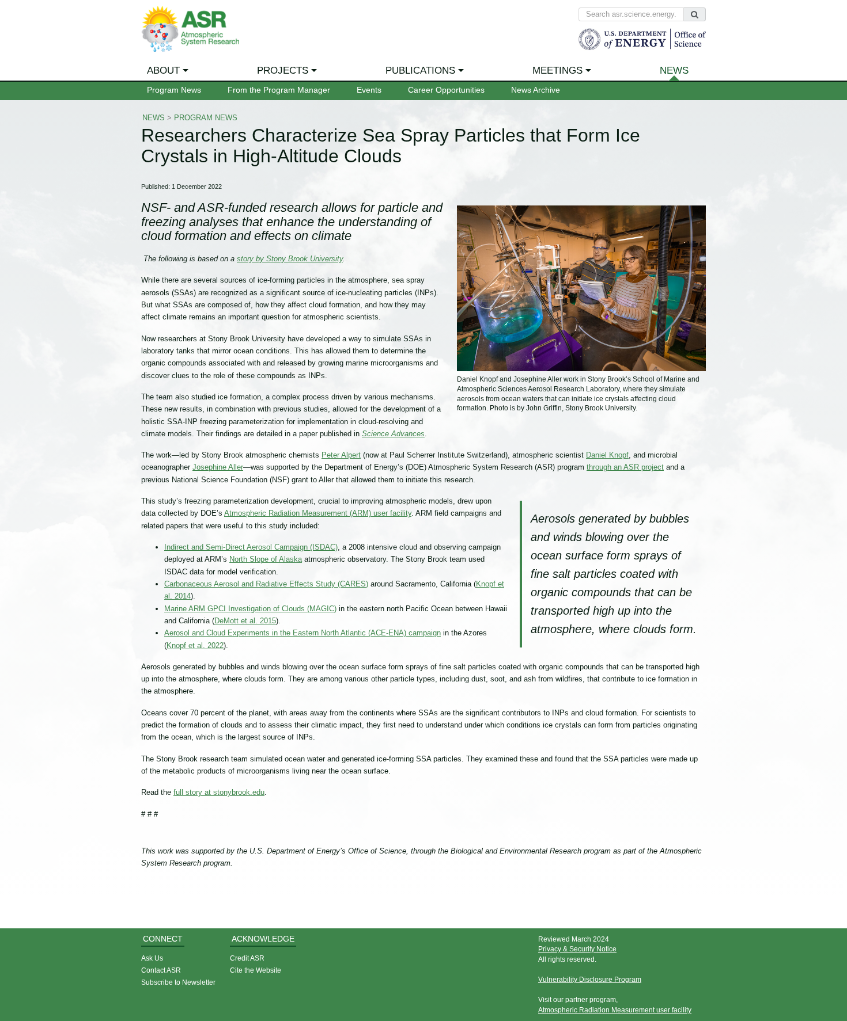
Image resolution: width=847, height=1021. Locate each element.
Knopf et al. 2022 (195, 645)
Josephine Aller (217, 467)
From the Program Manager (279, 90)
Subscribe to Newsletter (178, 982)
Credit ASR (247, 958)
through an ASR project (625, 467)
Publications (420, 70)
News (674, 70)
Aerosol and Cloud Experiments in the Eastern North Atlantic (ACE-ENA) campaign (302, 632)
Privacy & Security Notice (577, 949)
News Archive (535, 90)
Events (369, 90)
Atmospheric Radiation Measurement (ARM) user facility (317, 513)
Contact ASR (161, 970)
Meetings (557, 70)
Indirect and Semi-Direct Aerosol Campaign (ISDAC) (251, 547)
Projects (282, 70)
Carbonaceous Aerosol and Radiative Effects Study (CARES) (266, 584)
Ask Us (152, 958)
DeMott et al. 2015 (245, 620)
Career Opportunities (446, 90)
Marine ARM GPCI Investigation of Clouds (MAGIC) (250, 608)
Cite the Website (255, 970)
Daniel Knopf (607, 455)
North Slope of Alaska (265, 559)
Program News (174, 90)
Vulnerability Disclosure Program (589, 979)
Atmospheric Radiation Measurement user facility (614, 1010)
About (163, 70)
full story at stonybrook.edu (218, 792)
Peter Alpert (341, 455)
